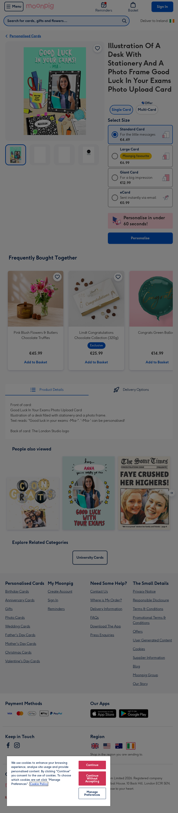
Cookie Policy (39, 784)
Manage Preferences (92, 793)
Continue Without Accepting (92, 778)
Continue (92, 765)
